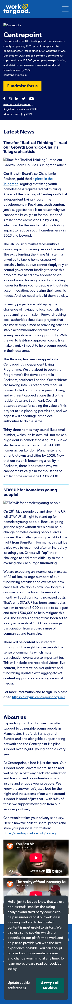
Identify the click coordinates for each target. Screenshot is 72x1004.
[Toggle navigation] (65, 9)
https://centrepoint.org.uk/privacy (30, 833)
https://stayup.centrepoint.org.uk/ (38, 697)
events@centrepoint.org (17, 104)
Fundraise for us (22, 86)
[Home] (16, 9)
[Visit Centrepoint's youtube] (31, 98)
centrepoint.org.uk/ (15, 75)
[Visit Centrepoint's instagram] (10, 98)
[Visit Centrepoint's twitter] (23, 98)
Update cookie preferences (19, 985)
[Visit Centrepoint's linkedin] (16, 98)
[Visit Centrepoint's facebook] (4, 98)
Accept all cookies (50, 985)
